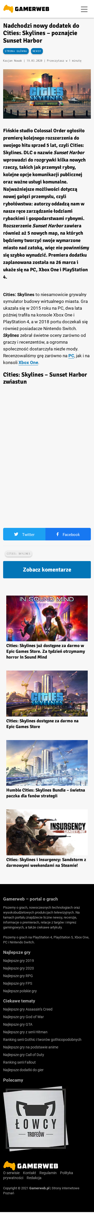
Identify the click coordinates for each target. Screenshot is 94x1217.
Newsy (37, 51)
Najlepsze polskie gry (20, 991)
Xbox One (28, 362)
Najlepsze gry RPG (18, 976)
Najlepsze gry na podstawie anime (30, 1047)
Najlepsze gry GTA (17, 1024)
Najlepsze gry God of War (23, 1017)
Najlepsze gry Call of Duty (23, 1055)
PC (71, 355)
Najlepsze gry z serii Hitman (25, 1032)
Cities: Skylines (18, 553)
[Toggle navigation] (84, 9)
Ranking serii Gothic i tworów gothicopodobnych (42, 1039)
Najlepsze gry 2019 (18, 961)
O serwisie (11, 1173)
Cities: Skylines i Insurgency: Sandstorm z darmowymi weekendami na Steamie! (46, 862)
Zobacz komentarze (47, 569)
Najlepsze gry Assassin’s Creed (27, 1009)
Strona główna (16, 51)
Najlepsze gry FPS (17, 983)
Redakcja (34, 1178)
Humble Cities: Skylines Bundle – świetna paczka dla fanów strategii (45, 793)
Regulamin (48, 1173)
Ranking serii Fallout (19, 1062)
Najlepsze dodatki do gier (23, 1070)
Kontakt (29, 1173)
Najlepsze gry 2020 (18, 968)
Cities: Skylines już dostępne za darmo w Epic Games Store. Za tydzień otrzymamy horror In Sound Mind (45, 651)
